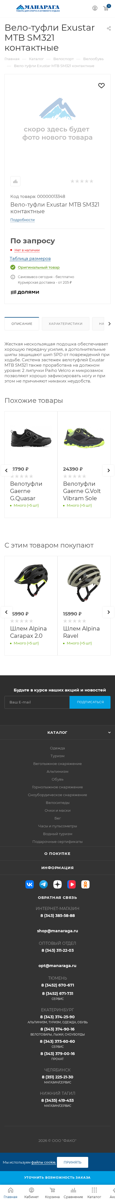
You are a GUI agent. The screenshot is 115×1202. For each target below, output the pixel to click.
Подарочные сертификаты (57, 841)
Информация (57, 867)
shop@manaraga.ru (57, 930)
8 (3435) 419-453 (57, 1103)
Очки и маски (58, 810)
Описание (21, 324)
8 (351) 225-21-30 (57, 1079)
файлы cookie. (43, 1162)
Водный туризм (57, 833)
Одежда (57, 748)
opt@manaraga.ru (57, 965)
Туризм (57, 756)
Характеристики (65, 324)
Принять (73, 1162)
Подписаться (90, 702)
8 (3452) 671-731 (57, 996)
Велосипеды (58, 802)
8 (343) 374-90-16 (57, 1031)
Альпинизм (57, 771)
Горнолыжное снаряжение (57, 787)
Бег (57, 818)
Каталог (57, 732)
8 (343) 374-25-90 (58, 1019)
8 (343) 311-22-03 (58, 950)
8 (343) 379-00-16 (57, 1056)
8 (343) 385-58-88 (57, 915)
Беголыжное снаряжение (57, 763)
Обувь (57, 779)
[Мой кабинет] (94, 8)
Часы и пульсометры (57, 826)
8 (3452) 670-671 (57, 985)
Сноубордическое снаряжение (57, 795)
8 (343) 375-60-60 (57, 1044)
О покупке (57, 853)
